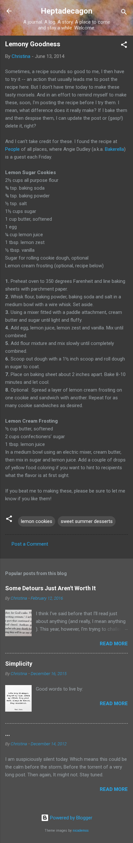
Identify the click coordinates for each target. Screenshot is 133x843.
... (7, 733)
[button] (124, 46)
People (13, 149)
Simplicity (18, 663)
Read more (114, 644)
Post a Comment (30, 544)
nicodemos (81, 830)
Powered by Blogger (70, 818)
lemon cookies (36, 521)
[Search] (124, 13)
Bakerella (114, 149)
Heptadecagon (66, 11)
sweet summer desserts (87, 521)
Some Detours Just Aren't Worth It (50, 588)
